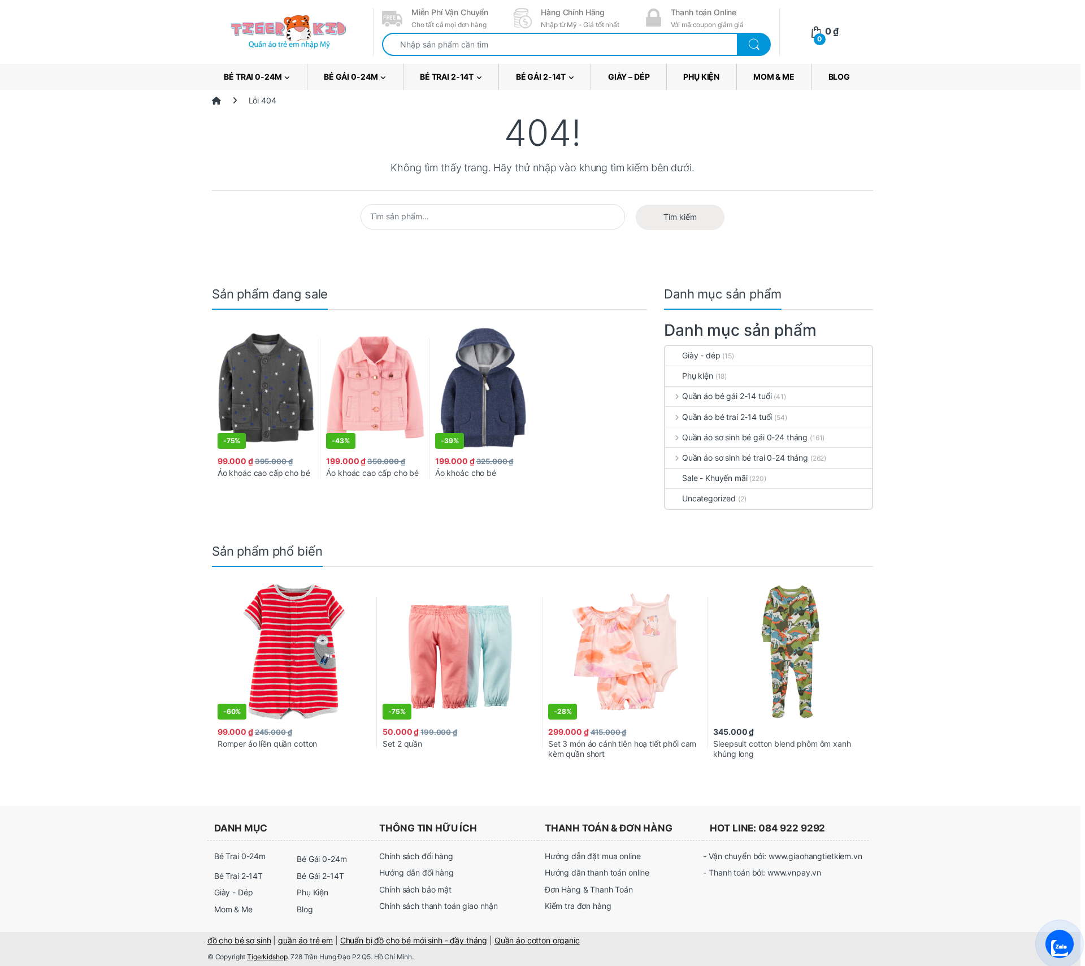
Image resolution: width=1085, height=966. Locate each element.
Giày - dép (701, 355)
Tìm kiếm (680, 217)
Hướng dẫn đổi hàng (416, 872)
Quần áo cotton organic (537, 940)
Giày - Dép (233, 892)
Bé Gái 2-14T (541, 76)
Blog (839, 76)
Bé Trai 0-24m (252, 76)
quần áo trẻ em (305, 940)
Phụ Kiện (701, 76)
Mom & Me (774, 76)
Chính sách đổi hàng (416, 856)
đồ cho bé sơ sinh (239, 940)
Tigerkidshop (267, 956)
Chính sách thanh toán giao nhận (438, 906)
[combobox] (559, 44)
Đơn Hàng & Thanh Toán (589, 889)
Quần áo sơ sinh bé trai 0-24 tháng (745, 457)
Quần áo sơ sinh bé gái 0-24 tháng (745, 437)
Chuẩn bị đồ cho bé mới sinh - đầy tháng (414, 940)
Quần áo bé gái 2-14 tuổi (726, 396)
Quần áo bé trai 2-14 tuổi (727, 417)
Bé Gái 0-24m (350, 76)
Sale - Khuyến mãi (715, 478)
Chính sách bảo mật (415, 889)
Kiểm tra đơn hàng (578, 906)
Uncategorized (709, 498)
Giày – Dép (629, 76)
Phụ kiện (697, 375)
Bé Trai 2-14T (447, 76)
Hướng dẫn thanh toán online (597, 872)
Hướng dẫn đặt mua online (593, 856)
